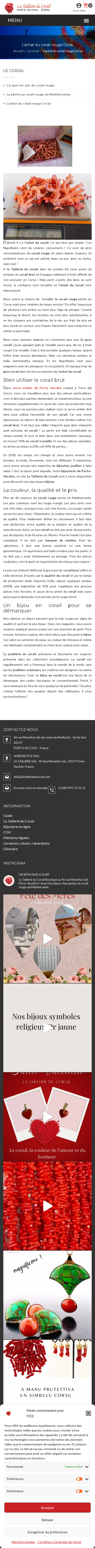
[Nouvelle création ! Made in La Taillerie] (47, 1295)
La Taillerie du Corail (18, 821)
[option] (47, 143)
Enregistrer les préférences (47, 1532)
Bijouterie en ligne (16, 826)
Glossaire (10, 849)
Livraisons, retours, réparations (26, 843)
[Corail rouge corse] (28, 8)
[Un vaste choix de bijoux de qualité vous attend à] (47, 1027)
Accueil (18, 51)
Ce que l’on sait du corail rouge (30, 85)
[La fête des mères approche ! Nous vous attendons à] (47, 938)
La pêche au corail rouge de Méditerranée (39, 94)
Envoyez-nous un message (31, 788)
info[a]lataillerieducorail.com (32, 777)
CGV (7, 832)
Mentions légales (23, 1542)
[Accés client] (79, 5)
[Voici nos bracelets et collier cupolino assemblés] (47, 1206)
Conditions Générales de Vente (59, 1542)
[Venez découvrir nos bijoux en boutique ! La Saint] (47, 1117)
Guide (7, 815)
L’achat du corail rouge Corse (29, 103)
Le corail (33, 51)
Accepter (47, 1508)
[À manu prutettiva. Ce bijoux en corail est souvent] (47, 1384)
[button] (88, 1413)
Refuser (47, 1520)
